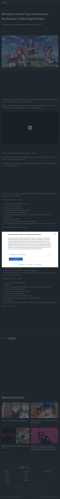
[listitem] (30, 254)
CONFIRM (16, 259)
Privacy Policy (38, 264)
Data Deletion (22, 264)
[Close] (55, 234)
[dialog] (30, 249)
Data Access (30, 264)
